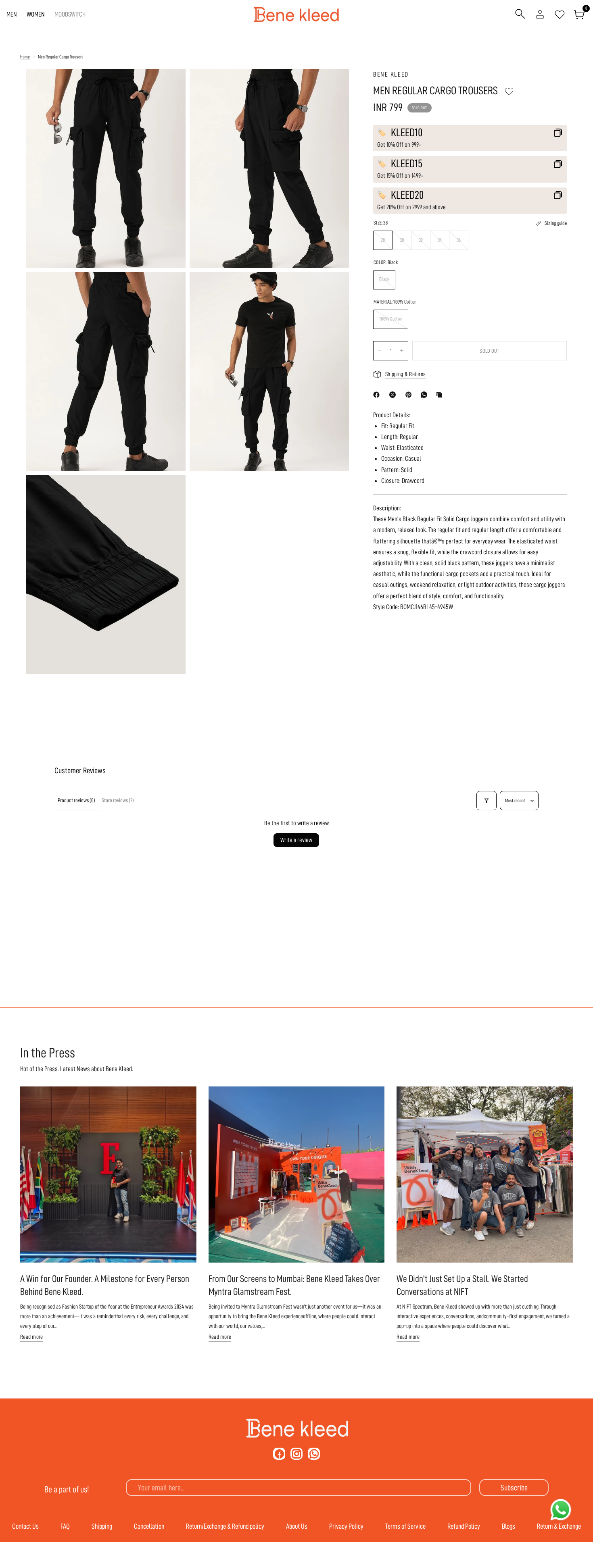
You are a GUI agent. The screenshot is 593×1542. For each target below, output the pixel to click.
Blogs (508, 1526)
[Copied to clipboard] (441, 395)
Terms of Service (405, 1526)
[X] (394, 395)
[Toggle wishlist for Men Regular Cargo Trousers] (509, 91)
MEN (11, 14)
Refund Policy (463, 1526)
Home (25, 56)
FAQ (65, 1526)
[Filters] (486, 800)
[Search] (520, 14)
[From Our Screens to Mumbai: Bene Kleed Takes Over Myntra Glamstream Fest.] (297, 1174)
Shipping (102, 1526)
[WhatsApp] (425, 395)
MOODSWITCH (70, 14)
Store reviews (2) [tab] (118, 800)
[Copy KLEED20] (558, 195)
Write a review (296, 840)
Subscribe (514, 1488)
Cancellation (149, 1526)
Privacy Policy (346, 1526)
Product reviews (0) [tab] (76, 800)
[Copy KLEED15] (558, 164)
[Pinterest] (410, 395)
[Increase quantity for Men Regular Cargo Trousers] (402, 350)
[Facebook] (378, 395)
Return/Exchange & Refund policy (225, 1526)
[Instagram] (296, 1454)
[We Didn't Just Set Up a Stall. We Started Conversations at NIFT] (485, 1174)
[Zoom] (168, 86)
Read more (31, 1337)
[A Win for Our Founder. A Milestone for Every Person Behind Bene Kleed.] (108, 1174)
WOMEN (36, 14)
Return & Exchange (559, 1526)
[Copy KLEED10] (558, 132)
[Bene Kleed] (296, 1428)
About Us (296, 1526)
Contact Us (25, 1526)
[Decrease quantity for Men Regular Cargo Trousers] (380, 350)
